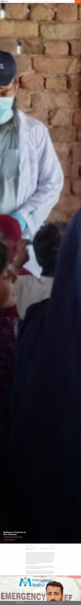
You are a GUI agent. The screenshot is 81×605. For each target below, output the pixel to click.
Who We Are (24, 1)
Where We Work (37, 1)
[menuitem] (24, 1)
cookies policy (53, 603)
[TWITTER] (72, 1)
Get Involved (53, 1)
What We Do (30, 1)
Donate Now (77, 1)
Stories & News (45, 1)
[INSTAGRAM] (73, 1)
